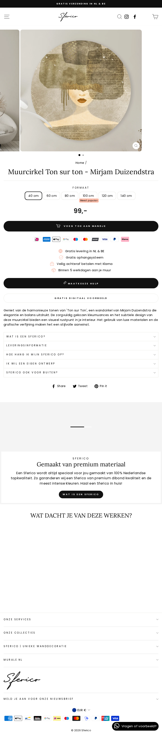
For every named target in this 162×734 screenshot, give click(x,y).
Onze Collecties (20, 632)
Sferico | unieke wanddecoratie (35, 646)
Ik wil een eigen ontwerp (30, 363)
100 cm (88, 196)
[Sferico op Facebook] (146, 16)
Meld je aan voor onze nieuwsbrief (39, 699)
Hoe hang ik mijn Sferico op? (35, 354)
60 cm (52, 196)
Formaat (81, 187)
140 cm (126, 196)
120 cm (107, 196)
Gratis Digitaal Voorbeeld (81, 298)
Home (80, 163)
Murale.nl (13, 659)
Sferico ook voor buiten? (32, 372)
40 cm (33, 196)
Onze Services (17, 619)
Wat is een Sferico (81, 494)
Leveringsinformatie (26, 345)
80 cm (70, 196)
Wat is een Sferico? (26, 336)
